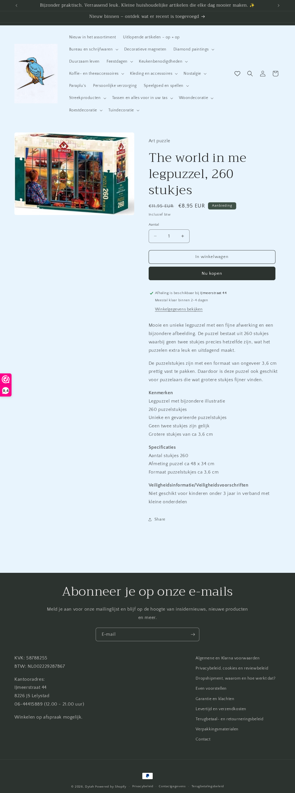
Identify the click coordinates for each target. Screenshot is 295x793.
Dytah (89, 786)
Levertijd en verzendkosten (221, 709)
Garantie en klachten (215, 699)
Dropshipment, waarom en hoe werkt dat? (235, 678)
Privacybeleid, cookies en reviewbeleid (232, 668)
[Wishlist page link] (237, 73)
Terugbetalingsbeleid (208, 786)
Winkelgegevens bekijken (179, 309)
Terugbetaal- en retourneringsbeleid (229, 719)
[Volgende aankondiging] (278, 5)
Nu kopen (212, 273)
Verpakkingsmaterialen (217, 729)
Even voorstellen (211, 688)
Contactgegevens (172, 786)
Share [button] (159, 519)
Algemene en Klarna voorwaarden (228, 658)
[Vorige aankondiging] (16, 5)
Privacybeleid (142, 786)
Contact (203, 739)
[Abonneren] (192, 634)
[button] (93, 49)
